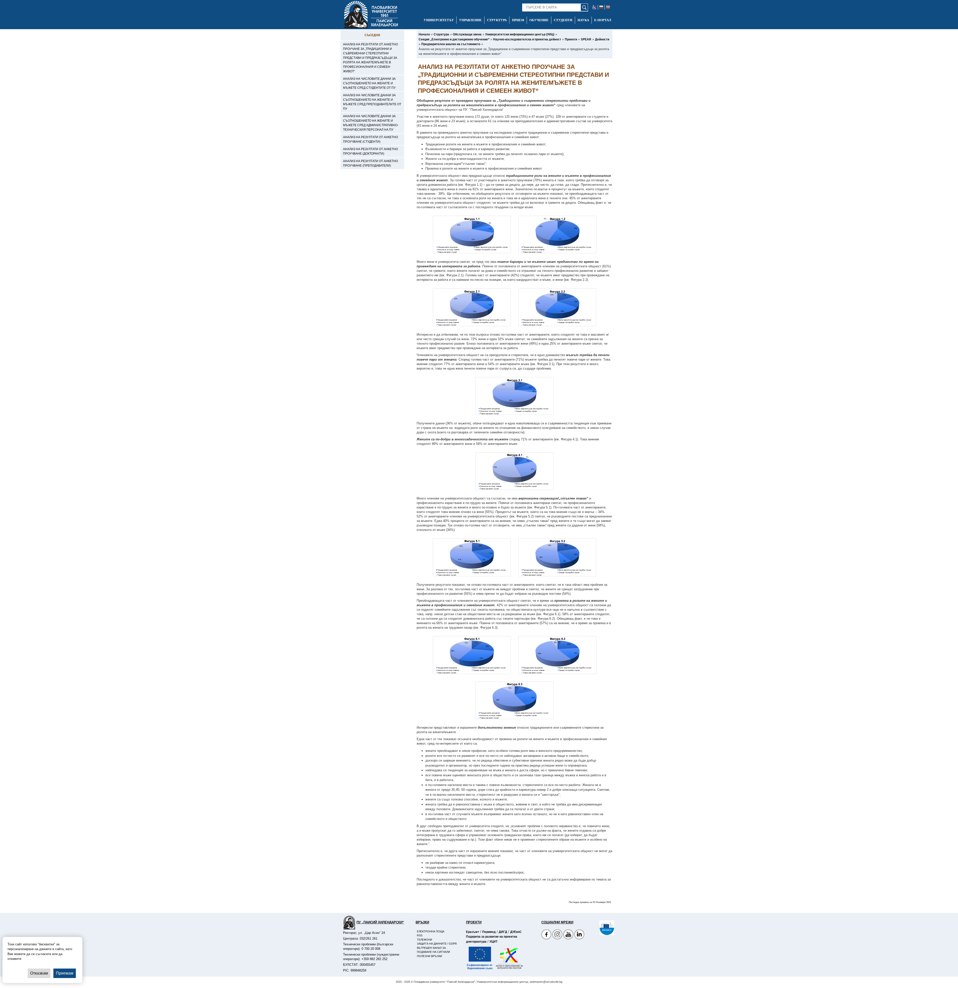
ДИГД (503, 932)
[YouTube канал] (568, 935)
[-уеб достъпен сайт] (594, 7)
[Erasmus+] (599, 927)
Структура (497, 20)
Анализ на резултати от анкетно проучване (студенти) (370, 139)
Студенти (563, 20)
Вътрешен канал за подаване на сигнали (433, 950)
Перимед (489, 932)
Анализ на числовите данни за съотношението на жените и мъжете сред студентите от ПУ (369, 83)
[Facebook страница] (557, 935)
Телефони (424, 939)
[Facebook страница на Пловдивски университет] (546, 935)
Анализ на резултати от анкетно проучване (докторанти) (370, 151)
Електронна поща (430, 931)
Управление (470, 20)
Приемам (64, 973)
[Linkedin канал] (579, 935)
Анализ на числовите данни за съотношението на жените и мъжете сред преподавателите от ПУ (372, 102)
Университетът (439, 20)
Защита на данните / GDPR (437, 943)
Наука (583, 20)
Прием (518, 20)
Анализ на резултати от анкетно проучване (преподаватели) (370, 163)
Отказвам (39, 973)
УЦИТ (493, 941)
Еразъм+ (472, 932)
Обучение (539, 20)
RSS (419, 935)
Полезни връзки (429, 956)
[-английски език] (608, 7)
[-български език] (601, 7)
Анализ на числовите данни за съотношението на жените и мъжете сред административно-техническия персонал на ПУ (370, 122)
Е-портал (602, 20)
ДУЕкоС (516, 932)
